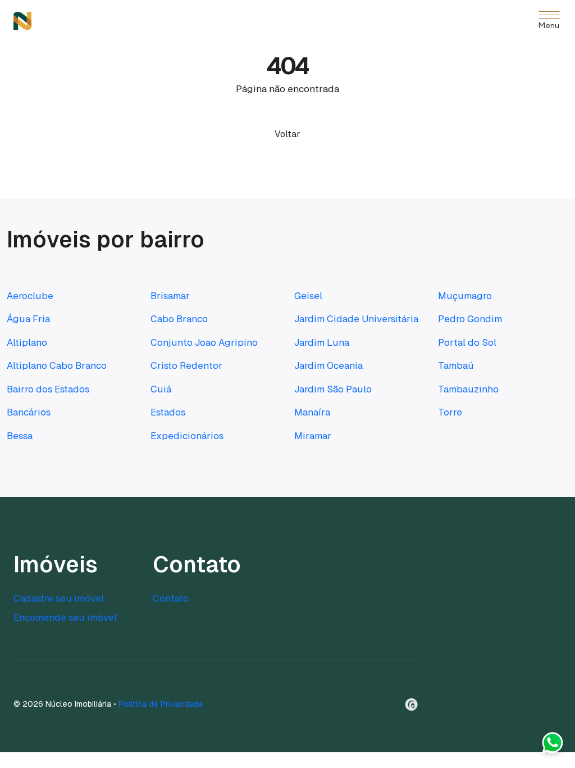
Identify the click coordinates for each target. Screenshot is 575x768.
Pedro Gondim (470, 318)
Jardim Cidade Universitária (356, 318)
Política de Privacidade (160, 703)
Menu (549, 26)
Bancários (29, 412)
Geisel (308, 295)
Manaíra (312, 412)
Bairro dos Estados (48, 389)
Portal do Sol (467, 342)
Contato (171, 598)
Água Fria (28, 318)
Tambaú (456, 365)
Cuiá (160, 389)
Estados (167, 412)
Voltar (287, 134)
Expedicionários (186, 435)
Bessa (20, 435)
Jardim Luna (321, 342)
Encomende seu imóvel (65, 617)
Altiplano (27, 342)
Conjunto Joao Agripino (204, 342)
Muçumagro (465, 295)
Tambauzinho (468, 389)
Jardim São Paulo (333, 389)
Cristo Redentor (186, 365)
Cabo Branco (179, 318)
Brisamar (170, 295)
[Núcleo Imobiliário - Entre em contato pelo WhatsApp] (553, 745)
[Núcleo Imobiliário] (22, 21)
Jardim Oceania (328, 365)
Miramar (312, 435)
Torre (450, 412)
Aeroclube (30, 295)
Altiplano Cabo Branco (57, 365)
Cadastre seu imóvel (58, 598)
